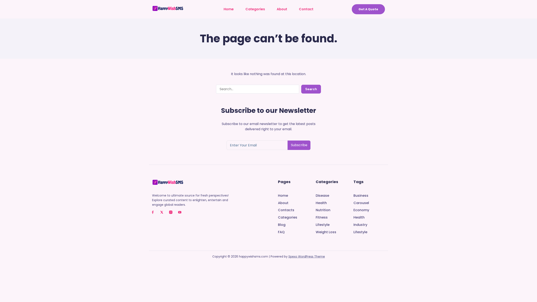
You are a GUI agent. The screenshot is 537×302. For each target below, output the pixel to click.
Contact (306, 9)
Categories (255, 9)
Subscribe (299, 145)
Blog (281, 225)
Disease (322, 195)
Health (321, 203)
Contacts (286, 210)
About (282, 9)
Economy (361, 210)
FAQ (281, 232)
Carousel (361, 203)
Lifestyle (323, 225)
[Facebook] (153, 212)
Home (229, 9)
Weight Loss (326, 232)
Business (360, 195)
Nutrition (323, 210)
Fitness (322, 217)
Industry (360, 225)
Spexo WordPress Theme (306, 256)
